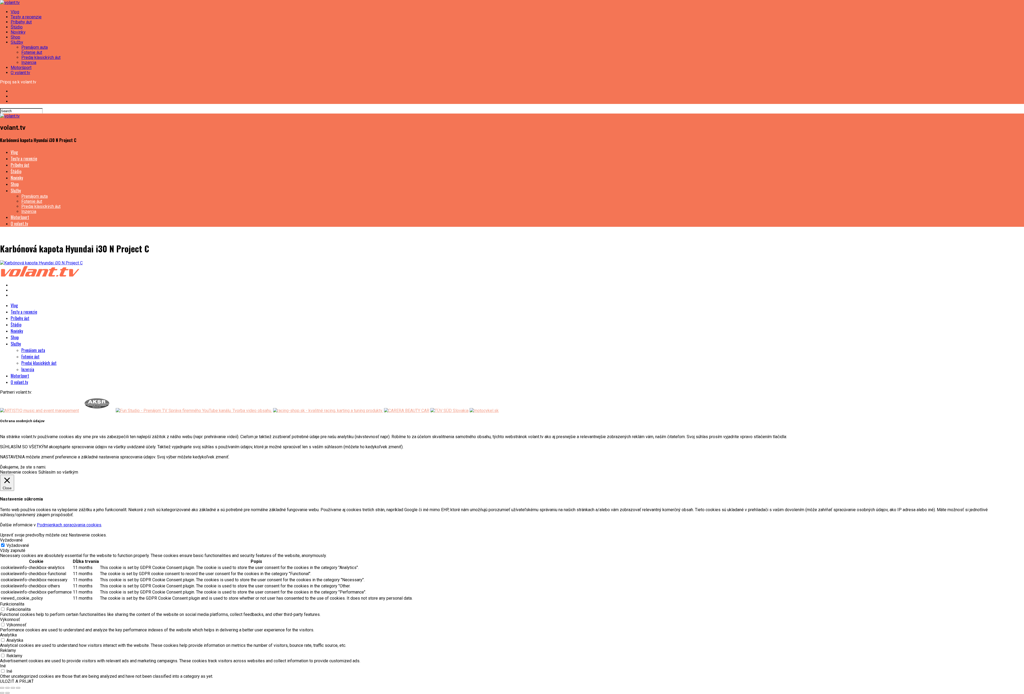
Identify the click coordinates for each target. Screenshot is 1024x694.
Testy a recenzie (26, 16)
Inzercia (28, 62)
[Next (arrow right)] (7, 693)
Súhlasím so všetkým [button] (58, 472)
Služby (17, 42)
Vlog (15, 11)
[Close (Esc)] (2, 688)
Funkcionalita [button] (12, 604)
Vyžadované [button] (11, 540)
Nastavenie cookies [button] (18, 472)
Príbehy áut (21, 22)
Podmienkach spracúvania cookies (69, 524)
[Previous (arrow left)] (2, 693)
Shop (15, 37)
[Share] (7, 688)
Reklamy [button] (8, 650)
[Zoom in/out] (18, 688)
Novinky (18, 32)
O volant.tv (20, 72)
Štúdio (17, 27)
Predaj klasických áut (41, 57)
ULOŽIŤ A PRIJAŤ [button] (17, 681)
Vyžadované (17, 545)
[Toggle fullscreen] (13, 688)
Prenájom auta (34, 47)
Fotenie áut (31, 52)
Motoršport (21, 67)
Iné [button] (3, 665)
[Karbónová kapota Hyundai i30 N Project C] (41, 262)
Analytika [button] (8, 634)
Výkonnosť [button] (10, 619)
